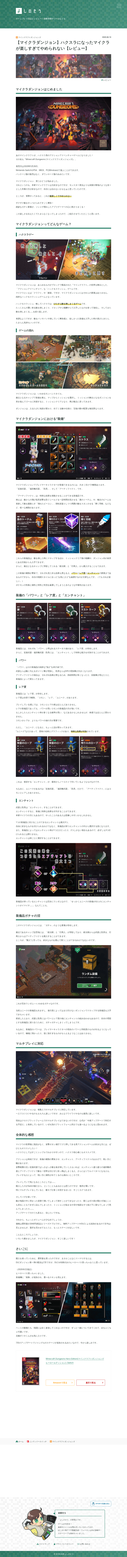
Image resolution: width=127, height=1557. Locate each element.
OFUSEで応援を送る (103, 1504)
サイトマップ (43, 1544)
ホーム (20, 1441)
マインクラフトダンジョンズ (62, 1441)
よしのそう (69, 1554)
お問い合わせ (83, 1544)
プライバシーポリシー (63, 1544)
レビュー (107, 80)
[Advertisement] (63, 1415)
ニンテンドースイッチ (37, 1441)
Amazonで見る (60, 1382)
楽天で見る (91, 1382)
